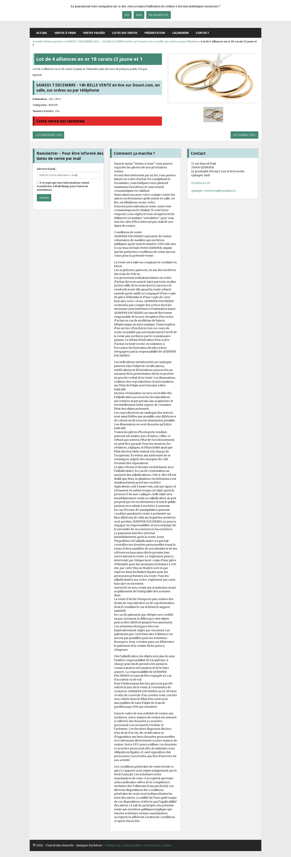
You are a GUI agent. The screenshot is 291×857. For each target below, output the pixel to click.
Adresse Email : (46, 168)
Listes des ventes (124, 33)
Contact (202, 33)
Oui (127, 15)
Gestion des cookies (157, 845)
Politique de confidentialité (123, 845)
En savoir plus (158, 15)
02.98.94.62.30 (200, 183)
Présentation (155, 33)
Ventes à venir (65, 33)
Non (139, 15)
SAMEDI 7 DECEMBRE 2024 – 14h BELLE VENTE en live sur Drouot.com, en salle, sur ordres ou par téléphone (132, 41)
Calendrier (180, 33)
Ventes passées (94, 33)
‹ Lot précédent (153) (48, 135)
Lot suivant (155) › (244, 135)
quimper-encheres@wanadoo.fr (213, 190)
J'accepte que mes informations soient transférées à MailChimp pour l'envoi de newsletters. (63, 186)
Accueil (41, 33)
